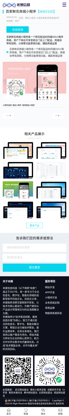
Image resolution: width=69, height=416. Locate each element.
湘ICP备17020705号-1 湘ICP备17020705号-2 (29, 400)
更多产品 (34, 225)
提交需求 (34, 267)
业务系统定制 (52, 302)
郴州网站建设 (30, 392)
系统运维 (50, 308)
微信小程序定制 (38, 390)
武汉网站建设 (22, 390)
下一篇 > (58, 115)
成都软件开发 (54, 390)
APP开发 (50, 292)
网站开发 (50, 287)
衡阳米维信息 (15, 392)
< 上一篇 (8, 115)
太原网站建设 (45, 392)
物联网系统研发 (53, 313)
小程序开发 (51, 297)
